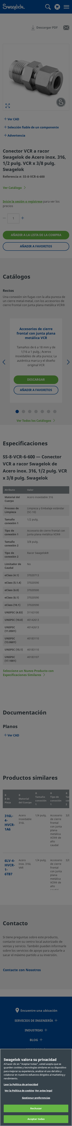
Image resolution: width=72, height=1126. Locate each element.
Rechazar (36, 1108)
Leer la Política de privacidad (21, 1084)
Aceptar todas (36, 1119)
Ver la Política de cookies (19, 1090)
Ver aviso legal (43, 1090)
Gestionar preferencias (36, 1098)
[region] (36, 1087)
